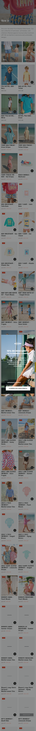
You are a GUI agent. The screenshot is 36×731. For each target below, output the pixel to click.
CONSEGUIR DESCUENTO (18, 388)
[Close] (32, 337)
